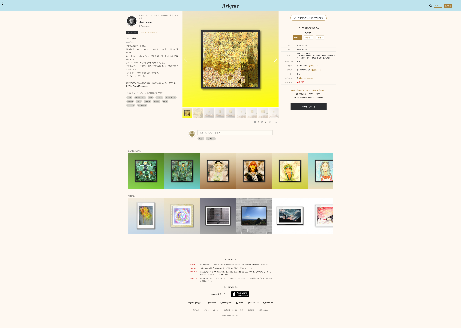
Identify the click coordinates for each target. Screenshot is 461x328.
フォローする (132, 32)
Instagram (227, 302)
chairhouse (145, 22)
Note (241, 302)
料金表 (255, 264)
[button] (275, 59)
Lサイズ (320, 37)
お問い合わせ (263, 310)
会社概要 (251, 310)
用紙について (317, 70)
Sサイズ (297, 37)
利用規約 (196, 310)
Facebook (254, 302)
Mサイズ (308, 37)
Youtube (269, 302)
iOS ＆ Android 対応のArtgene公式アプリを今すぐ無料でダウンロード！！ (226, 268)
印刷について (314, 66)
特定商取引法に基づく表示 (233, 310)
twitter (213, 302)
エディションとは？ (307, 78)
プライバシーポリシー (211, 310)
